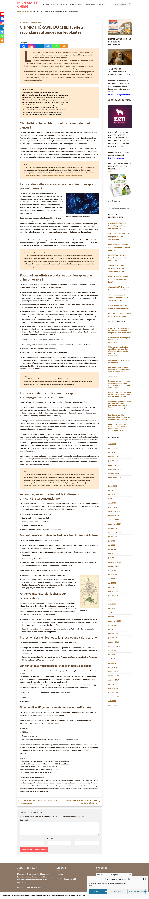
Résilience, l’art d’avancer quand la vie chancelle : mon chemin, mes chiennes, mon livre (119, 370)
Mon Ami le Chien (27, 4)
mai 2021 (111, 579)
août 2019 (112, 625)
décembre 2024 (114, 511)
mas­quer (39, 89)
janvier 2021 (113, 595)
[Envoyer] (129, 4)
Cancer (32, 22)
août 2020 (112, 604)
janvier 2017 (113, 692)
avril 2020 (112, 612)
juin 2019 (111, 629)
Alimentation (75, 4)
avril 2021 (112, 583)
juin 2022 (111, 541)
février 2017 (113, 688)
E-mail (50, 839)
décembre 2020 (114, 600)
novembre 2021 (114, 562)
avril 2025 (112, 499)
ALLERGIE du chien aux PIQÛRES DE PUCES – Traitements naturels (117, 268)
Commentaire (25, 820)
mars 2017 (112, 684)
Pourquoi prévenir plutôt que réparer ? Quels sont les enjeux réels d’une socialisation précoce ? (119, 427)
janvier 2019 (113, 638)
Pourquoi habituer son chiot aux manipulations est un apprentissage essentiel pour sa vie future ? (119, 384)
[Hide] (1, 45)
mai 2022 (111, 545)
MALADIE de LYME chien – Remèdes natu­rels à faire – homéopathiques (118, 258)
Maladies (46, 4)
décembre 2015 (114, 705)
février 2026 (113, 456)
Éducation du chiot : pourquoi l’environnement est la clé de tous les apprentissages (119, 394)
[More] (64, 46)
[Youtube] (2, 14)
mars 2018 (112, 663)
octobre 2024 (113, 520)
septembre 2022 (114, 532)
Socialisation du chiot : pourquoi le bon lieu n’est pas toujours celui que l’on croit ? (119, 417)
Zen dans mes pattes (116, 158)
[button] (144, 879)
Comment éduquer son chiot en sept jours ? (119, 361)
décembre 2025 (114, 465)
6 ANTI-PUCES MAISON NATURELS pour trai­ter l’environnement (117, 226)
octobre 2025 (113, 473)
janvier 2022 (113, 558)
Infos (101, 4)
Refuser (117, 892)
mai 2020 (111, 608)
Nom (22, 839)
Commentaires (112, 342)
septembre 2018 (114, 646)
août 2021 (112, 570)
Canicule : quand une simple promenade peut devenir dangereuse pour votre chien (119, 330)
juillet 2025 (112, 486)
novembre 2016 (114, 697)
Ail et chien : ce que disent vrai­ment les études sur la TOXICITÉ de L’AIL (118, 297)
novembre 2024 (114, 515)
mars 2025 (112, 503)
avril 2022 (112, 549)
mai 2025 (111, 494)
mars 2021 (112, 587)
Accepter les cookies (98, 892)
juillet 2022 (112, 536)
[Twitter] (48, 46)
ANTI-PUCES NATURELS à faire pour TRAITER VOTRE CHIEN (118, 236)
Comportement (90, 4)
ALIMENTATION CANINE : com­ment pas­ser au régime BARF (118, 279)
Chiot (55, 4)
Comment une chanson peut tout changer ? (119, 339)
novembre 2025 (114, 469)
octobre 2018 (113, 642)
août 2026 (112, 444)
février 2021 (113, 591)
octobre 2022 (113, 528)
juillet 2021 (112, 574)
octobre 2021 (113, 566)
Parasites (63, 4)
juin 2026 (111, 452)
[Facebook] (24, 46)
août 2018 (112, 650)
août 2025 (112, 482)
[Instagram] (32, 46)
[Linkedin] (40, 46)
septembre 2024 (114, 524)
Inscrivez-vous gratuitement (119, 94)
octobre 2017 (113, 680)
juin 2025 (111, 490)
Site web (77, 839)
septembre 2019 (114, 621)
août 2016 (112, 701)
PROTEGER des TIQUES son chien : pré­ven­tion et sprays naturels (119, 247)
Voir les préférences (137, 892)
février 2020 (113, 617)
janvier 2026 (113, 461)
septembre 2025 (114, 478)
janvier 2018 (113, 667)
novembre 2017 (114, 676)
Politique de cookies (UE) (66, 879)
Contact (60, 875)
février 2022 (113, 553)
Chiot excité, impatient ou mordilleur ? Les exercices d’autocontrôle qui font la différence (118, 350)
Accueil (19, 11)
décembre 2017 (114, 671)
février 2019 (113, 633)
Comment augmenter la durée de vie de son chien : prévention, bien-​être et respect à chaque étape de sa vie (119, 405)
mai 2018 (111, 655)
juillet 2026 (112, 448)
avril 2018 (112, 659)
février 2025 (113, 507)
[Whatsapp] (56, 46)
